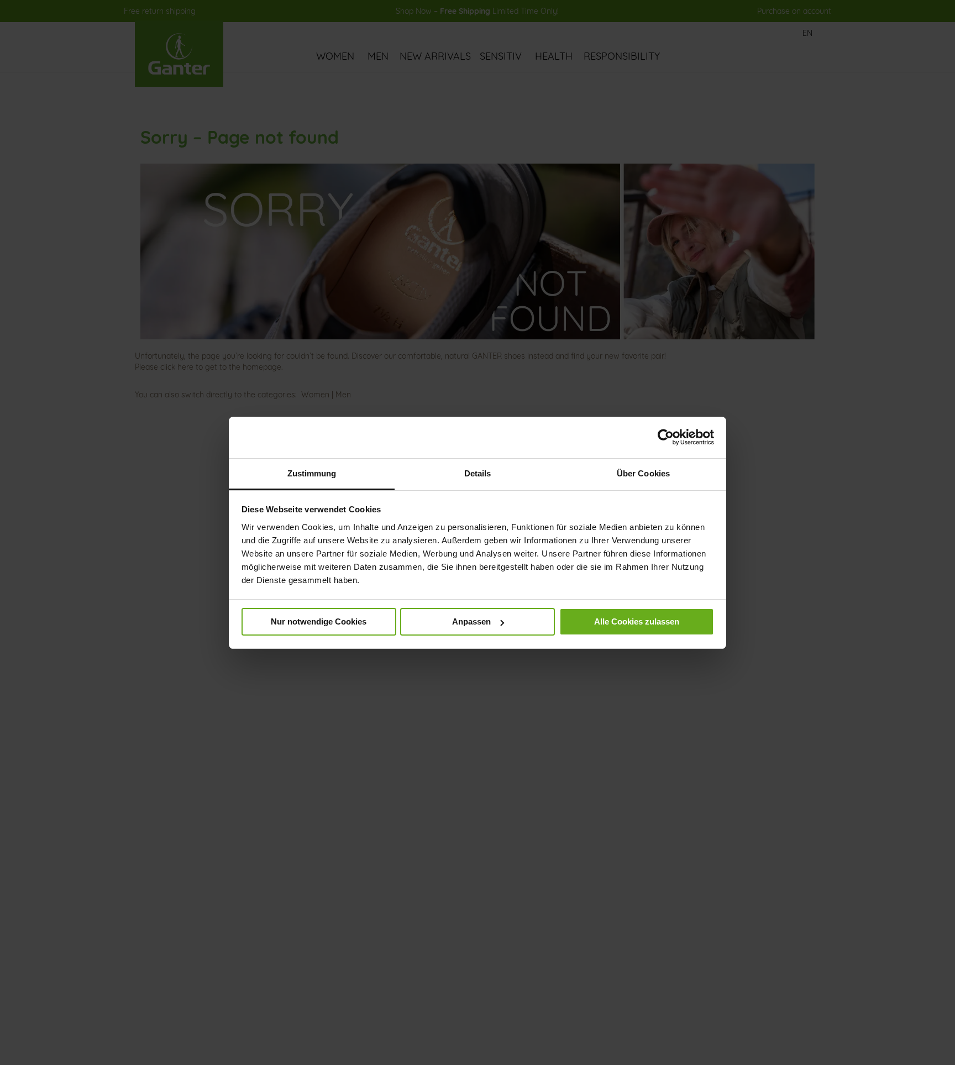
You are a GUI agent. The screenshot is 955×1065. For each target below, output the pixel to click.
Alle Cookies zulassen (636, 621)
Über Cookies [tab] (643, 473)
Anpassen (471, 621)
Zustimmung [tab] (312, 473)
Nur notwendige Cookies (318, 621)
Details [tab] (477, 473)
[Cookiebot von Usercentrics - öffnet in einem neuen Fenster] (665, 437)
